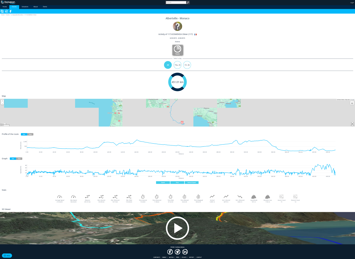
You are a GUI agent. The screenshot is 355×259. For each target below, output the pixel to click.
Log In (352, 2)
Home (5, 7)
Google (352, 99)
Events (14, 7)
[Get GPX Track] (6, 11)
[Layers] (352, 103)
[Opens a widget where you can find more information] (7, 255)
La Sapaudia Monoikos (17, 15)
